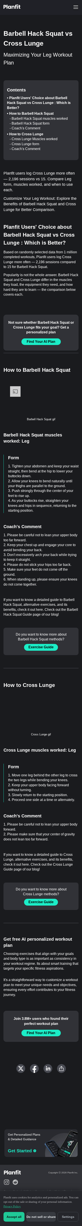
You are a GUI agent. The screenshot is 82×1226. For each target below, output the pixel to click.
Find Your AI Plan (41, 341)
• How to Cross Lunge (25, 134)
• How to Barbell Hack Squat (30, 113)
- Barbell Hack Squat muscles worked (39, 118)
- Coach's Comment (25, 128)
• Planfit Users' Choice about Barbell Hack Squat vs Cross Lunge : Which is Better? (39, 103)
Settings (68, 1217)
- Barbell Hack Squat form (29, 123)
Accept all (14, 1217)
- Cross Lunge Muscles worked (34, 139)
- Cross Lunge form (24, 144)
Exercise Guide (41, 647)
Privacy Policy (12, 1206)
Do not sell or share (41, 1217)
